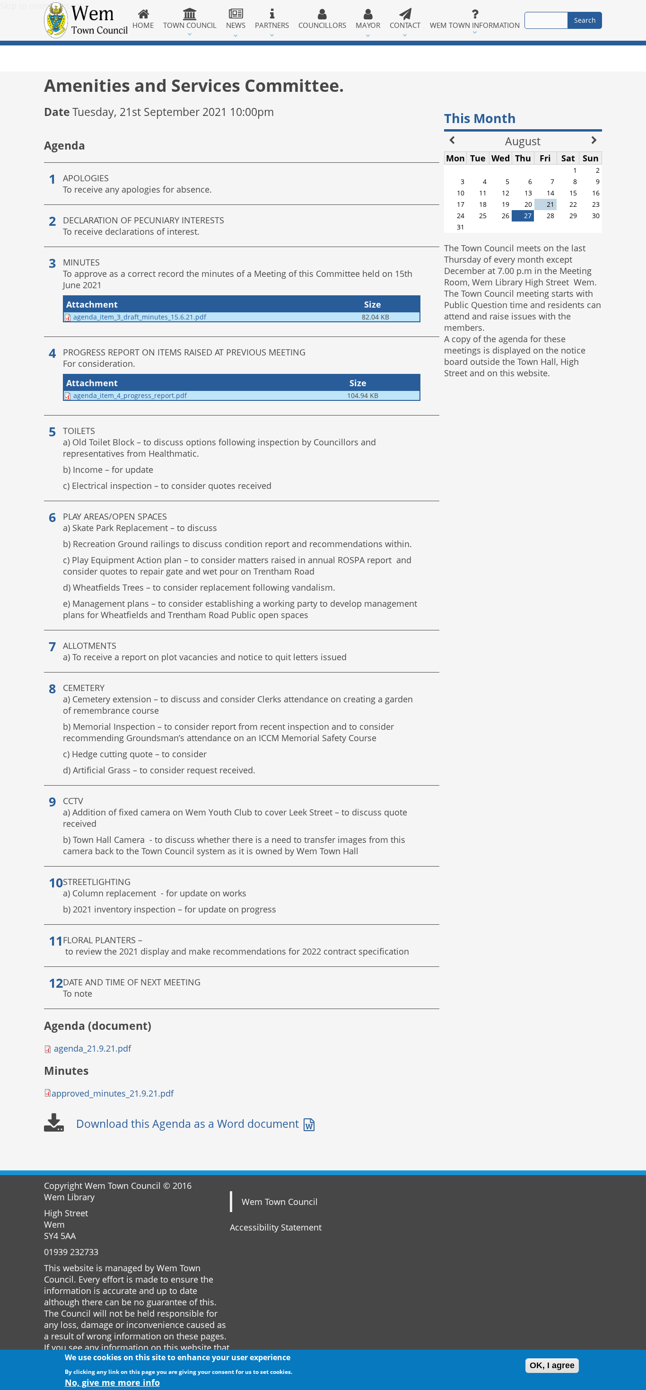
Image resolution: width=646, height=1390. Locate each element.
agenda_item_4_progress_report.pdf (130, 395)
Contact (405, 25)
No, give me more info (112, 1382)
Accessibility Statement (276, 1227)
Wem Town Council (280, 1201)
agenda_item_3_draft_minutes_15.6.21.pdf (139, 316)
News (235, 25)
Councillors (322, 25)
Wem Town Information (475, 25)
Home (143, 25)
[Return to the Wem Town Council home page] (86, 20)
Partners (272, 25)
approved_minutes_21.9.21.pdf (113, 1093)
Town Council (190, 25)
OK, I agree (552, 1365)
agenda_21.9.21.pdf (92, 1048)
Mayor (368, 25)
